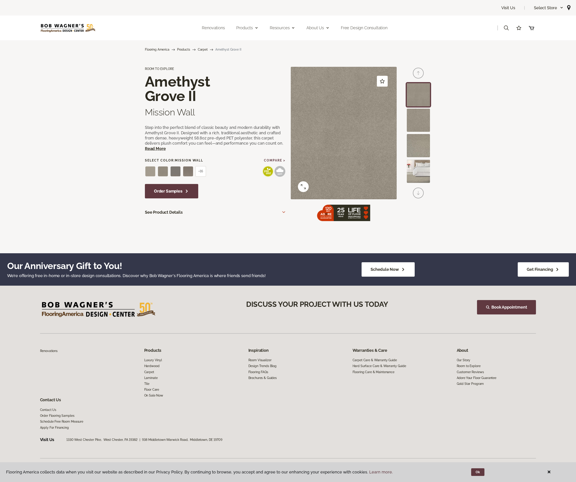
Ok (478, 472)
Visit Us (508, 7)
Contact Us (48, 410)
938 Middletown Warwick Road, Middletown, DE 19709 (182, 440)
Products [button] (244, 27)
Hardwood (152, 366)
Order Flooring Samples (57, 415)
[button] (548, 7)
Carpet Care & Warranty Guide (375, 360)
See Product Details (164, 212)
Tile (146, 384)
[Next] (418, 193)
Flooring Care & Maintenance (373, 372)
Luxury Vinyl (153, 360)
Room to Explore (469, 366)
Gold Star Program (470, 384)
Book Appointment (509, 307)
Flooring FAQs (258, 372)
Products (183, 49)
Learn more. (381, 472)
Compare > (274, 160)
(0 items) (531, 28)
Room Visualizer (260, 360)
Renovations (213, 27)
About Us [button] (315, 27)
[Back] (418, 73)
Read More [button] (155, 148)
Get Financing (540, 269)
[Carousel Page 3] (418, 145)
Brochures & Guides (262, 378)
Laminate (151, 378)
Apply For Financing (54, 427)
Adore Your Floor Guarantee (476, 378)
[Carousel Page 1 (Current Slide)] (418, 95)
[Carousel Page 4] (418, 171)
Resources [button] (280, 27)
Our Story (463, 360)
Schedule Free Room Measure (61, 421)
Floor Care (151, 389)
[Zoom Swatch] (303, 186)
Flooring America (157, 49)
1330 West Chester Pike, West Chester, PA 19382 (101, 440)
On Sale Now (153, 395)
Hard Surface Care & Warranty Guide (379, 366)
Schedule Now (385, 269)
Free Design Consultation (364, 27)
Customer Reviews (470, 372)
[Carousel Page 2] (418, 120)
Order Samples (168, 191)
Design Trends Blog (262, 366)
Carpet (203, 49)
